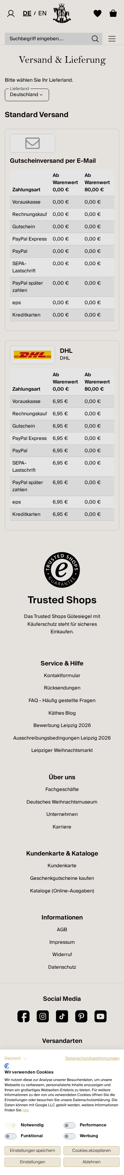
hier (25, 1110)
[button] (16, 1058)
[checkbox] (11, 1125)
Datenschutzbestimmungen (92, 1058)
